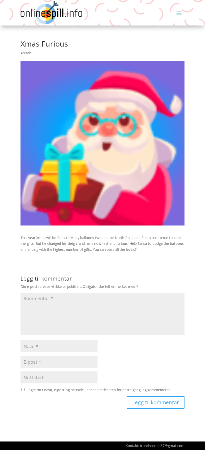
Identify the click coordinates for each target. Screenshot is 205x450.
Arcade (26, 53)
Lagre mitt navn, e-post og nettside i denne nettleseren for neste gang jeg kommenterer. (98, 389)
